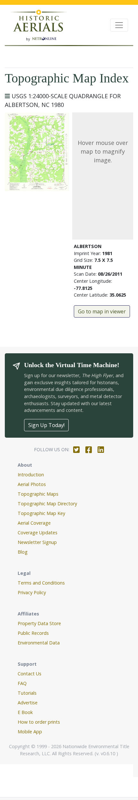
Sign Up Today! (46, 425)
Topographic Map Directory (47, 503)
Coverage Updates (37, 532)
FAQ (22, 683)
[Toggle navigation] (119, 25)
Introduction (31, 474)
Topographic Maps (38, 494)
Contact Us (29, 674)
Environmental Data (39, 643)
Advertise (28, 703)
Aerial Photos (32, 484)
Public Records (33, 633)
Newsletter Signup (37, 542)
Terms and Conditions (41, 583)
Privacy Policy (32, 592)
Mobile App (30, 732)
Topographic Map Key (41, 513)
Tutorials (27, 693)
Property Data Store (39, 623)
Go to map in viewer (102, 311)
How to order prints (39, 722)
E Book (25, 712)
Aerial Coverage (34, 523)
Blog (23, 552)
